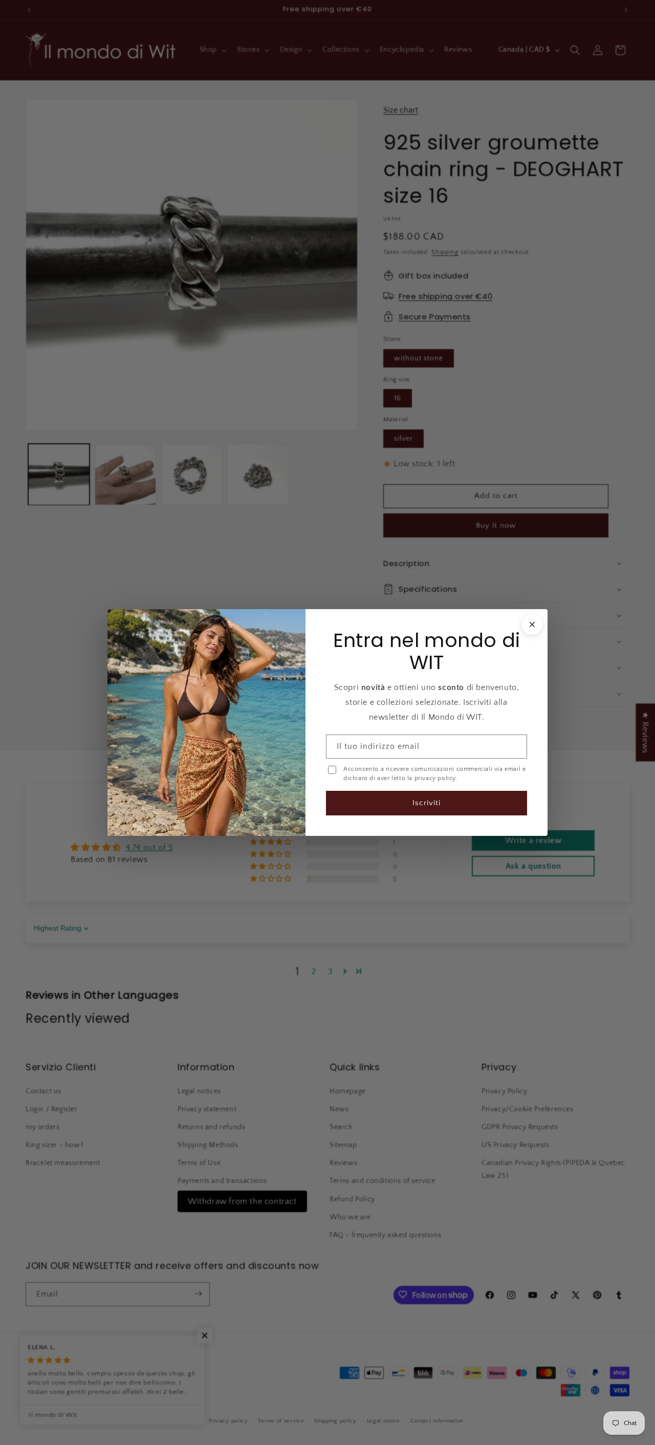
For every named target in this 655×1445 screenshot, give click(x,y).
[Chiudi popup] (531, 625)
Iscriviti (426, 802)
